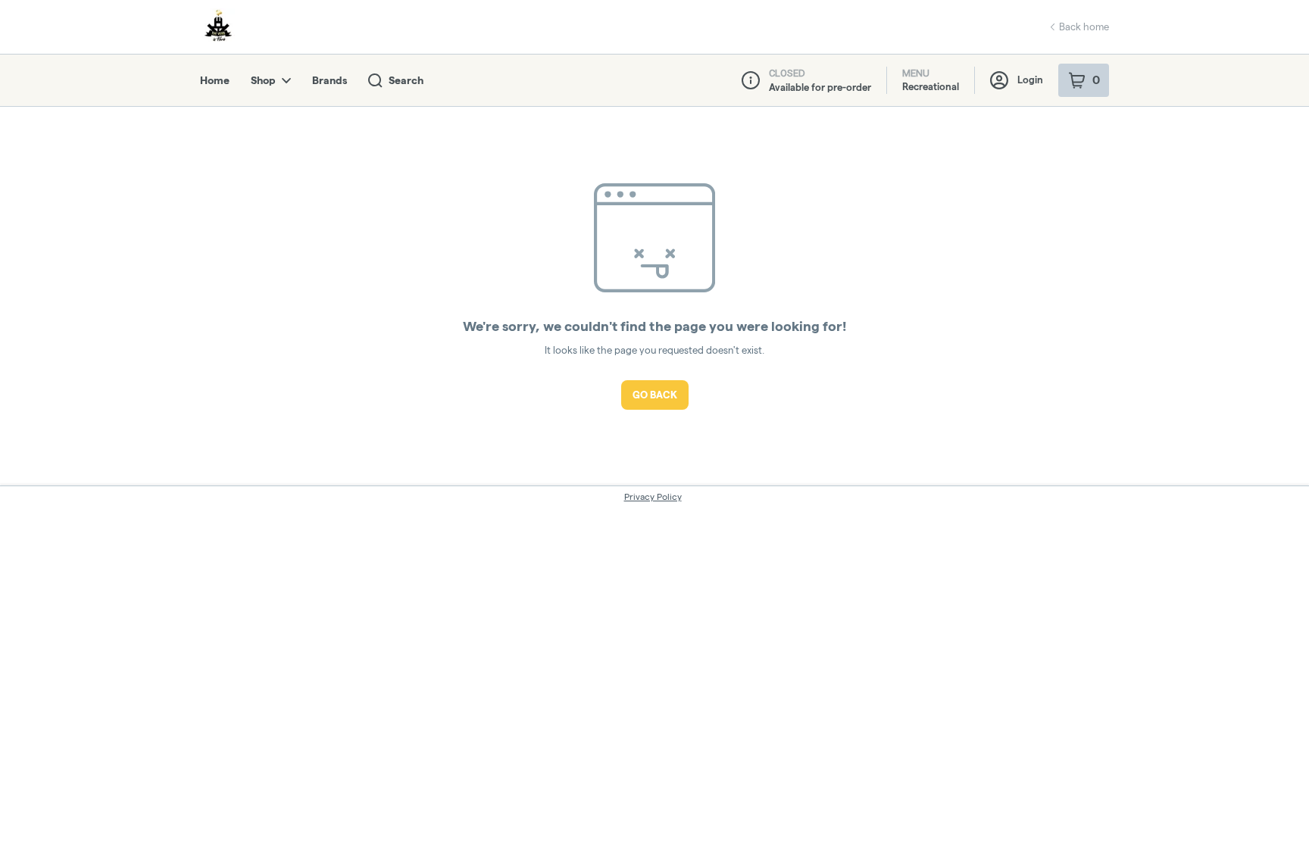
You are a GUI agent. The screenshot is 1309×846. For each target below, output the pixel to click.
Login (1030, 79)
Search (406, 80)
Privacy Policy (653, 496)
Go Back (655, 394)
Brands (329, 80)
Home (215, 80)
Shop (263, 80)
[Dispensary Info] (751, 80)
